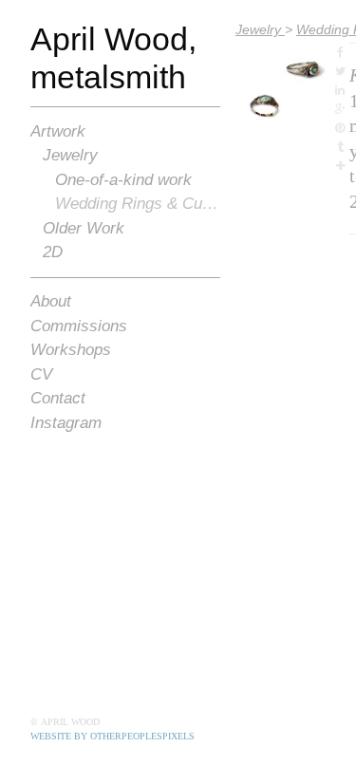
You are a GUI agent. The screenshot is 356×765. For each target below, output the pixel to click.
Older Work (83, 228)
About (50, 301)
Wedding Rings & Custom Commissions (138, 204)
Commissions (78, 326)
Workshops (70, 350)
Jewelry (70, 155)
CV (41, 374)
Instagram (66, 423)
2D (53, 252)
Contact (57, 398)
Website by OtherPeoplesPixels (112, 736)
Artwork (57, 131)
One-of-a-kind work (123, 180)
